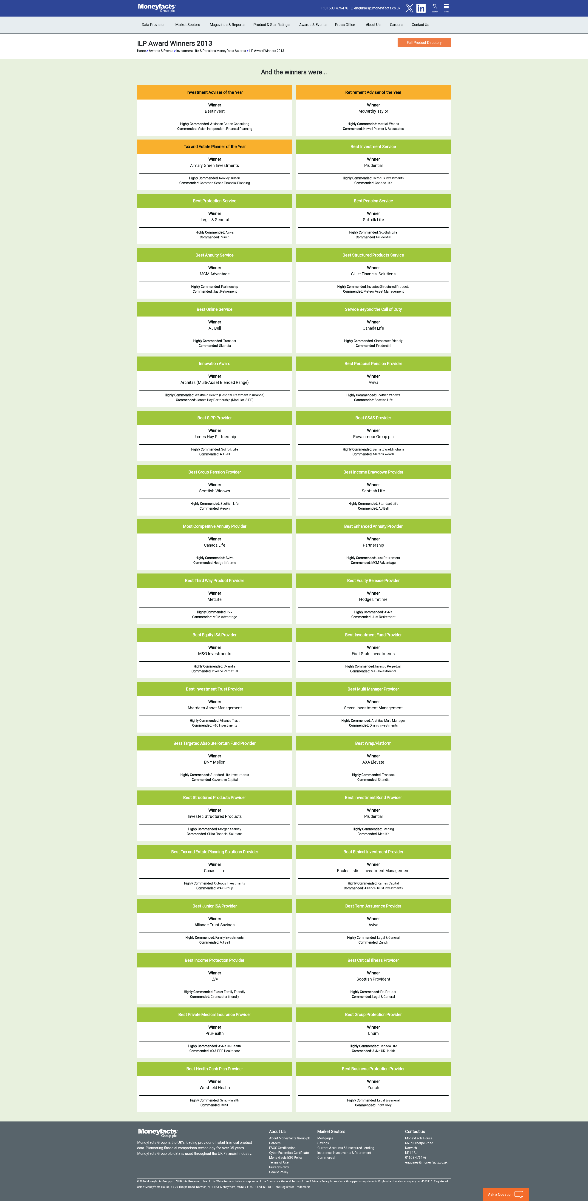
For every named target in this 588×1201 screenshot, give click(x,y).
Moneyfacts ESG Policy (285, 1157)
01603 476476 (336, 8)
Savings (323, 1143)
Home (141, 51)
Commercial (326, 1157)
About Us (373, 25)
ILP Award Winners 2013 (266, 51)
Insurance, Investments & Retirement (344, 1153)
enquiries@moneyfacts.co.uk (377, 8)
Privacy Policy (279, 1167)
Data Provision (153, 25)
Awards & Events (313, 25)
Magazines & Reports (227, 25)
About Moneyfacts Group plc (290, 1138)
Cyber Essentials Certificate (289, 1153)
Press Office (345, 25)
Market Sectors (187, 25)
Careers (396, 25)
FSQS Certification (282, 1148)
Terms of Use (279, 1162)
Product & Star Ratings (271, 25)
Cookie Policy (278, 1172)
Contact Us (420, 25)
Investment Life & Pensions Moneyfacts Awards (211, 51)
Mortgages (325, 1138)
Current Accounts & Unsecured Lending (345, 1148)
